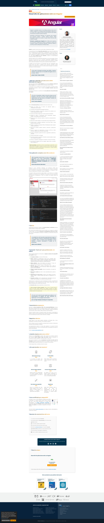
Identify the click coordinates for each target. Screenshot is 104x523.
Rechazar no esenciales (6, 520)
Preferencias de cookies (4, 518)
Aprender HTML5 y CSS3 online (50, 507)
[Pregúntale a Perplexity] (53, 443)
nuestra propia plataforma (37, 330)
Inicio (33, 5)
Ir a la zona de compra (70, 16)
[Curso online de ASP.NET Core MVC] (50, 499)
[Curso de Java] (38, 499)
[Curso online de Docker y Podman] (60, 496)
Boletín (62, 506)
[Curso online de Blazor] (59, 499)
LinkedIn (66, 506)
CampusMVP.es (36, 2)
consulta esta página (52, 469)
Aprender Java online (36, 507)
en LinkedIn (68, 49)
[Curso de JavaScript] (43, 499)
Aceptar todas (13, 520)
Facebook (68, 506)
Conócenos (42, 5)
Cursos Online (37, 5)
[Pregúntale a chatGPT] (48, 443)
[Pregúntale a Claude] (55, 443)
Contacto (58, 5)
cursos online (46, 1)
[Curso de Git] (67, 496)
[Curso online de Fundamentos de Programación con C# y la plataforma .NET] (49, 496)
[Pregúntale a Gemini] (51, 443)
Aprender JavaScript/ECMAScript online (51, 508)
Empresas (50, 5)
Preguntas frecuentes (63, 513)
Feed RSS (69, 506)
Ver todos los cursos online (36, 516)
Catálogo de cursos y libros (35, 9)
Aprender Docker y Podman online (37, 508)
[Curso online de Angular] (43, 496)
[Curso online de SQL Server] (66, 499)
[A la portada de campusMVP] (60, 506)
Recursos (54, 5)
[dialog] (9, 516)
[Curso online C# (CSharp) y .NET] (54, 496)
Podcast (65, 506)
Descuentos (61, 512)
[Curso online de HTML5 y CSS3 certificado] (36, 496)
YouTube (64, 506)
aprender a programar (42, 505)
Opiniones (46, 5)
